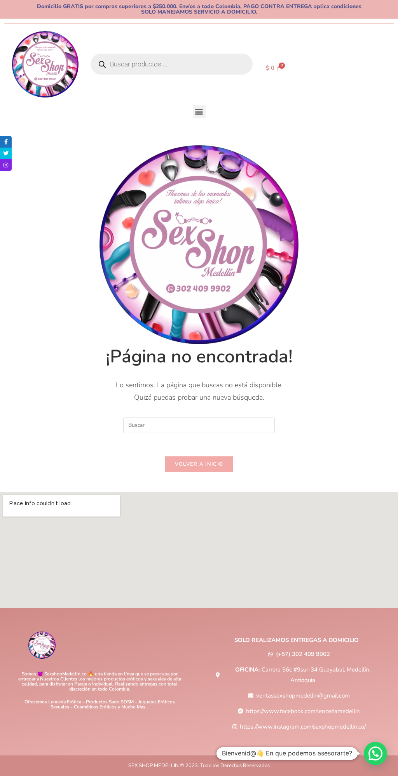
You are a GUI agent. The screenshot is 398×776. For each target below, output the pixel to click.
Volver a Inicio (199, 464)
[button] (199, 111)
